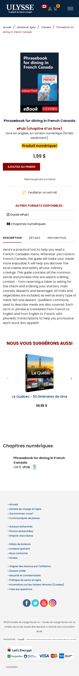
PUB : (27, 467)
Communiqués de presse (24, 518)
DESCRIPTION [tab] (12, 238)
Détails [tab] (34, 238)
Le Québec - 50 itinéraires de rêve (39, 396)
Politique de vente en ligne (25, 580)
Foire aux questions (20, 589)
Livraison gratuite (19, 548)
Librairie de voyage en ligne (25, 509)
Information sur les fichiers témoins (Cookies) (36, 584)
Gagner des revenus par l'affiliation (30, 566)
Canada (46, 27)
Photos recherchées (21, 531)
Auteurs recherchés (21, 526)
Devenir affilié (17, 570)
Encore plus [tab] (57, 238)
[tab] (39, 446)
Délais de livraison (20, 544)
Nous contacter (18, 553)
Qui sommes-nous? (21, 513)
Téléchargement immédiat (39, 179)
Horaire (13, 557)
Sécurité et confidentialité (25, 575)
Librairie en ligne (26, 27)
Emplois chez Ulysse (21, 535)
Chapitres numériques (28, 224)
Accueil (7, 27)
